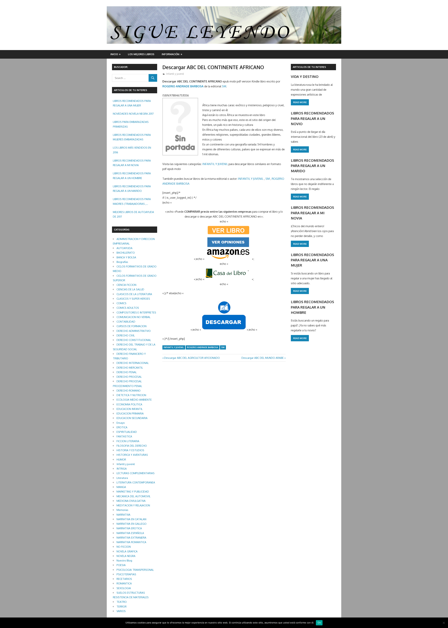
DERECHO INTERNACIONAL (133, 363)
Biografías (122, 262)
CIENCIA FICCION (126, 285)
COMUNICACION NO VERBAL (133, 317)
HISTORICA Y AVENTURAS (132, 454)
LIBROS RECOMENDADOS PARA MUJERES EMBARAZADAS (132, 137)
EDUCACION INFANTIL (130, 409)
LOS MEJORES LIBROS (141, 54)
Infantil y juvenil (175, 73)
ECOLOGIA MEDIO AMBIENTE (134, 399)
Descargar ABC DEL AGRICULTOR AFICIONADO (192, 358)
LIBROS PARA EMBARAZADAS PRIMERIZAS (131, 124)
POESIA (121, 565)
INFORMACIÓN (170, 54)
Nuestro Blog (124, 560)
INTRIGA (122, 468)
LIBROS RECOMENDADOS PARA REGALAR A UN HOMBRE (132, 176)
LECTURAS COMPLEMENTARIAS (136, 473)
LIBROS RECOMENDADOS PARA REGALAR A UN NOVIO (312, 118)
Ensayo (121, 422)
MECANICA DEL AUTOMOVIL (133, 496)
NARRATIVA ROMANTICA (131, 542)
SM (224, 86)
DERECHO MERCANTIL (130, 367)
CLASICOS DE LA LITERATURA (134, 294)
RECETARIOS (124, 579)
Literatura (122, 478)
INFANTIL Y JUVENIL (215, 164)
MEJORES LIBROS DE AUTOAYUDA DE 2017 (133, 214)
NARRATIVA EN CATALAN (131, 519)
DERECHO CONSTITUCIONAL (134, 340)
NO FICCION (124, 546)
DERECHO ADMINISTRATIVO (134, 331)
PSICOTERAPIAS (126, 574)
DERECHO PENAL (127, 372)
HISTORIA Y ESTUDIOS (130, 450)
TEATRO (122, 601)
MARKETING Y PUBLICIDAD (133, 491)
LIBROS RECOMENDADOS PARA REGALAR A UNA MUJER (132, 103)
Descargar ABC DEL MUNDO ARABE (262, 358)
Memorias (122, 510)
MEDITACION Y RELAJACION (133, 505)
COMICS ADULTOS (128, 307)
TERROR (122, 606)
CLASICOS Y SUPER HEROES (133, 298)
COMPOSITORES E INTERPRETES (136, 312)
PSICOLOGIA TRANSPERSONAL (135, 569)
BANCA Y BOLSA (126, 257)
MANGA (121, 487)
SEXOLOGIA (124, 588)
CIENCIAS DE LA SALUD (130, 289)
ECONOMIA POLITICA (129, 404)
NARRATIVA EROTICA (129, 528)
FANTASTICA (124, 436)
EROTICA (122, 427)
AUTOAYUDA (124, 248)
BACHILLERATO (126, 252)
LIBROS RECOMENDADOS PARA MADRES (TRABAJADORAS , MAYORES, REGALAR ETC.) (132, 201)
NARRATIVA (123, 514)
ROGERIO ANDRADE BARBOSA (183, 86)
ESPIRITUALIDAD (127, 432)
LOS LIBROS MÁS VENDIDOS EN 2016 (132, 150)
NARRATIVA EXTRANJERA (131, 537)
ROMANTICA (124, 583)
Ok (319, 622)
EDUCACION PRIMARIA (130, 413)
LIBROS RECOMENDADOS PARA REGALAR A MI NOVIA (132, 163)
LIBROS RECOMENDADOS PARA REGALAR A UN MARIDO (132, 189)
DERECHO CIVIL (126, 335)
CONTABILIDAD (126, 321)
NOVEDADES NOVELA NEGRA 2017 (133, 113)
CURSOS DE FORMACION (131, 326)
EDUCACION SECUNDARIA (132, 418)
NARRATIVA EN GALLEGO (131, 523)
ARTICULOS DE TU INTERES (309, 66)
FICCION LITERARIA (128, 441)
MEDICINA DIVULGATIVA (131, 501)
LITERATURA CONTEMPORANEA (136, 482)
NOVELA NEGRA (126, 556)
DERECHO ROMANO (129, 390)
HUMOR (121, 459)
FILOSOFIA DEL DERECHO (132, 445)
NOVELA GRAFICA (127, 551)
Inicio (114, 54)
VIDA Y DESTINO (304, 76)
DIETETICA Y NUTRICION (131, 395)
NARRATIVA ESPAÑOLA (130, 533)
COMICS (121, 303)
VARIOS (121, 611)
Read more (300, 102)
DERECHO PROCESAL (129, 376)
